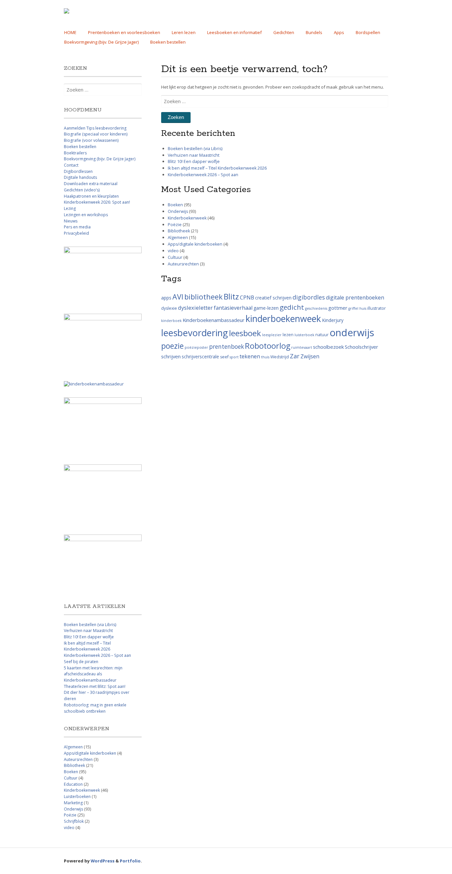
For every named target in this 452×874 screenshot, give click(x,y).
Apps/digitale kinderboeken (195, 244)
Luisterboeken (77, 796)
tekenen (250, 356)
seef (224, 357)
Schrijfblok (74, 821)
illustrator (376, 308)
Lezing (70, 208)
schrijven (171, 356)
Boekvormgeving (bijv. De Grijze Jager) (101, 42)
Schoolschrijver (361, 346)
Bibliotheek (179, 231)
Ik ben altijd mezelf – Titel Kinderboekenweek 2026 (217, 168)
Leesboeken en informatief (234, 32)
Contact (71, 165)
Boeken (175, 205)
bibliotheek (203, 296)
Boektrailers (75, 153)
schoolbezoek (328, 346)
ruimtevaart (301, 347)
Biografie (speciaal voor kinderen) (95, 134)
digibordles (309, 297)
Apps (339, 32)
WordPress (102, 861)
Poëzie (175, 224)
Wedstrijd (279, 357)
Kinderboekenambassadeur (214, 320)
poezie (172, 346)
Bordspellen (368, 32)
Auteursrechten (183, 264)
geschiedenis (316, 308)
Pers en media (77, 227)
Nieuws (70, 221)
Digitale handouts (80, 177)
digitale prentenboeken (355, 297)
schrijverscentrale (200, 356)
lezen (288, 335)
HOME (70, 32)
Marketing (73, 803)
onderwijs (352, 332)
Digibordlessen (78, 171)
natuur (322, 335)
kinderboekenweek (283, 319)
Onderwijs (178, 211)
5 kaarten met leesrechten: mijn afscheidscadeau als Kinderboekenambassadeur (93, 674)
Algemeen (178, 237)
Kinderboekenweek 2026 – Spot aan (203, 175)
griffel (353, 308)
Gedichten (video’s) (82, 190)
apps (166, 298)
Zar (294, 356)
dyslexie (169, 308)
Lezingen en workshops (86, 215)
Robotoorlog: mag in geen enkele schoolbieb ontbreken (95, 708)
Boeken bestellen (168, 42)
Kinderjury (332, 320)
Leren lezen (184, 32)
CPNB (247, 297)
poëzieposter (196, 347)
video (173, 251)
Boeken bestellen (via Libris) (195, 148)
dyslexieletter (195, 307)
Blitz (231, 296)
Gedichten (283, 32)
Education (73, 784)
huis (362, 308)
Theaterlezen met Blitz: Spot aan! (94, 686)
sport (234, 357)
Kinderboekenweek (187, 218)
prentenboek (226, 346)
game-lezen (266, 308)
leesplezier (272, 335)
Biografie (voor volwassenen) (91, 140)
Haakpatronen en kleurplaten (91, 196)
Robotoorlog (267, 345)
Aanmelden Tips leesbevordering (95, 128)
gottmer (337, 307)
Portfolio (130, 861)
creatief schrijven (273, 298)
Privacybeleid (76, 233)
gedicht (292, 307)
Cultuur (175, 257)
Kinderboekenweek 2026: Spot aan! (97, 202)
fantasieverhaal (233, 307)
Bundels (314, 32)
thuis (265, 357)
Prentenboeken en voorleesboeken (124, 32)
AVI (177, 296)
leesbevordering (194, 333)
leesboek (245, 333)
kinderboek (171, 320)
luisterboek (304, 335)
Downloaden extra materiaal (90, 183)
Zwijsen (309, 356)
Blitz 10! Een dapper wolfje (194, 161)
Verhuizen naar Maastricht (193, 155)
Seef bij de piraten (81, 661)
